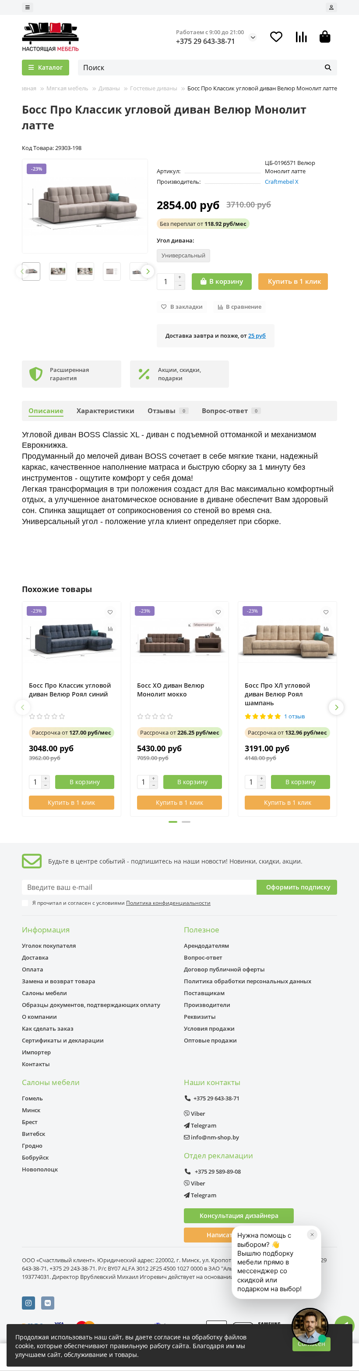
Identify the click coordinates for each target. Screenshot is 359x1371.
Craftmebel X (282, 182)
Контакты (36, 1064)
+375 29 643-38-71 (205, 41)
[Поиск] (328, 67)
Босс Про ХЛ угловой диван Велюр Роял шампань (277, 694)
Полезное (201, 930)
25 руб (257, 335)
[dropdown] (27, 7)
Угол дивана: (175, 240)
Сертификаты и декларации (63, 1040)
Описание (45, 410)
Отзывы (166, 410)
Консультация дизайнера (239, 1215)
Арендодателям (206, 946)
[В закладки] (110, 612)
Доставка (35, 957)
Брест (30, 1122)
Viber (197, 1114)
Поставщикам (204, 993)
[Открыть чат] (310, 1326)
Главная (25, 88)
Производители (207, 1005)
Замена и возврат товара (58, 981)
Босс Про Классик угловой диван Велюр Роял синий (70, 689)
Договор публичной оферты (224, 969)
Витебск (33, 1134)
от (203, 224)
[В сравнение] (110, 629)
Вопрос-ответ (229, 410)
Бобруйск (35, 1157)
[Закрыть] (312, 1234)
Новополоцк (40, 1169)
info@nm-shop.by (214, 1137)
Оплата (32, 969)
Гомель (32, 1098)
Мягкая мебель (67, 88)
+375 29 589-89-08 (217, 1171)
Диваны (109, 88)
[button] (22, 271)
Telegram (203, 1125)
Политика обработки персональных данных (247, 981)
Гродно (32, 1146)
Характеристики (105, 410)
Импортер (36, 1052)
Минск (31, 1110)
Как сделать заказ (48, 1028)
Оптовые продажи (210, 1040)
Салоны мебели (44, 993)
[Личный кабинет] (331, 7)
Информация (46, 930)
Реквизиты (200, 1017)
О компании (39, 1017)
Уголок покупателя (49, 946)
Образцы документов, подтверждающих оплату (91, 1005)
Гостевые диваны (153, 88)
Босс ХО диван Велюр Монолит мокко (170, 689)
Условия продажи (209, 1028)
